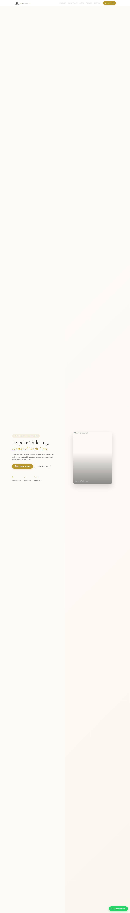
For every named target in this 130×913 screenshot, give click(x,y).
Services (63, 3)
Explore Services (42, 466)
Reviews (89, 3)
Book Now (110, 3)
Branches (97, 3)
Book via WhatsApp (23, 466)
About (82, 3)
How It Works (72, 3)
